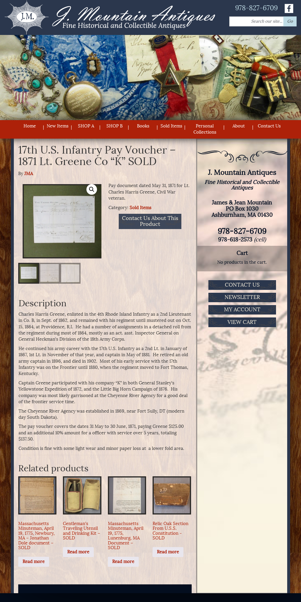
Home (30, 126)
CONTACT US (242, 285)
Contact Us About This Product (150, 221)
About (239, 126)
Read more (34, 561)
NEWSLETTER (242, 297)
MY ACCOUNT (242, 309)
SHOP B (114, 126)
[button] (91, 189)
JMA (28, 173)
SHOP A (86, 126)
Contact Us (269, 126)
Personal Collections (204, 129)
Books (143, 126)
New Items (57, 126)
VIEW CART (242, 322)
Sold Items (171, 126)
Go (290, 21)
